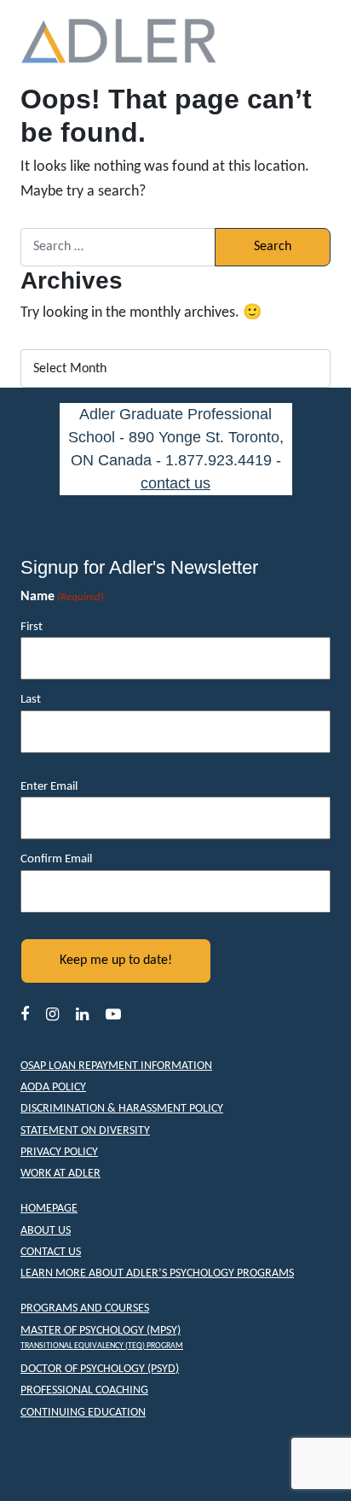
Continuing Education (83, 1412)
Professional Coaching (84, 1390)
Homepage (49, 1208)
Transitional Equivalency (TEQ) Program (101, 1346)
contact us (175, 483)
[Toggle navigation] (306, 42)
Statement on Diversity (85, 1130)
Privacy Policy (59, 1152)
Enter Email (49, 786)
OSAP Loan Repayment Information (116, 1066)
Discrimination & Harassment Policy (121, 1108)
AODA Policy (53, 1087)
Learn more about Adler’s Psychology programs (157, 1273)
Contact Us (50, 1252)
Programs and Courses (84, 1308)
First (31, 627)
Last (30, 699)
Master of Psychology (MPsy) (100, 1330)
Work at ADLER (60, 1173)
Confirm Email (56, 859)
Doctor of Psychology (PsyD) (99, 1369)
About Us (45, 1230)
